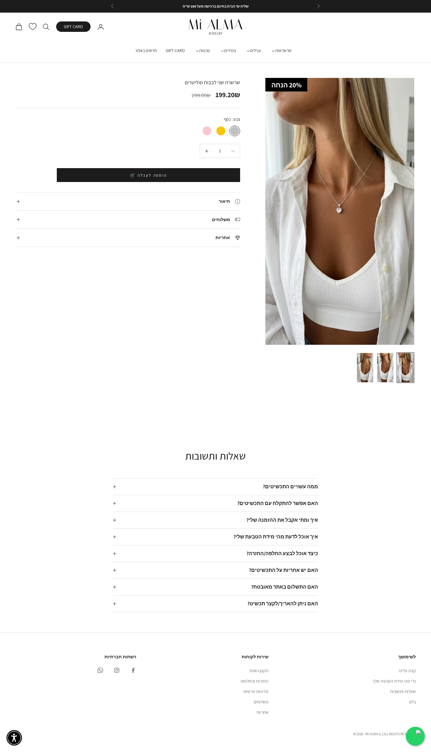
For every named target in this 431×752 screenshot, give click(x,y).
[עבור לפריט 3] (365, 367)
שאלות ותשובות (403, 691)
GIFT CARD (73, 27)
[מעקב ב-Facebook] (133, 670)
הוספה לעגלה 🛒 (148, 175)
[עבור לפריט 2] (385, 367)
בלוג (412, 702)
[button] (14, 738)
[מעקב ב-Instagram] (117, 670)
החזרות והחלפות (254, 681)
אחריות (263, 712)
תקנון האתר (259, 670)
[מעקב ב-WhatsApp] (100, 670)
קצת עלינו (407, 670)
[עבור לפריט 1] (405, 367)
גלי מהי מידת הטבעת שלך (394, 681)
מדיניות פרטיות (256, 691)
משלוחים (261, 702)
